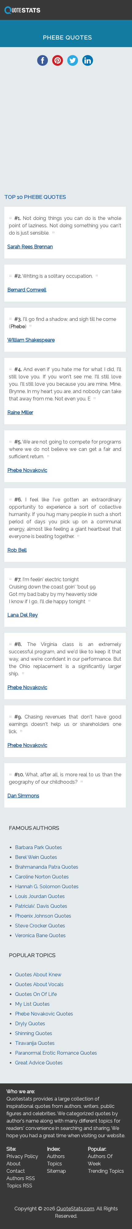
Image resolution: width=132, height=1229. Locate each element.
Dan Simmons (23, 796)
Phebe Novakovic (27, 470)
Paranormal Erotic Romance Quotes (56, 1053)
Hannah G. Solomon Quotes (47, 886)
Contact (15, 1171)
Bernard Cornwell (26, 290)
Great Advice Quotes (39, 1063)
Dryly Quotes (30, 1024)
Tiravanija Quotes (35, 1043)
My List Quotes (32, 1004)
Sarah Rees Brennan (30, 247)
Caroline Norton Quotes (42, 877)
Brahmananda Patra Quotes (46, 867)
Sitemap (56, 1171)
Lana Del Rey (22, 615)
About (13, 1164)
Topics (54, 1164)
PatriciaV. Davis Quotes (41, 906)
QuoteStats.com (75, 1209)
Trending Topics (106, 1171)
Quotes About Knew (38, 975)
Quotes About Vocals (39, 984)
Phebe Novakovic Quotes (44, 1014)
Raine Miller (20, 412)
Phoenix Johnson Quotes (43, 916)
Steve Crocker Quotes (40, 926)
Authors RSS (20, 1178)
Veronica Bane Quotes (40, 935)
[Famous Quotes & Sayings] (21, 14)
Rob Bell (17, 550)
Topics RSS (19, 1186)
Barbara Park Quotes (38, 847)
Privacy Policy (22, 1156)
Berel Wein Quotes (36, 857)
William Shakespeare (31, 340)
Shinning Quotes (33, 1033)
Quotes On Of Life (36, 994)
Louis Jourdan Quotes (40, 896)
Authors (56, 1156)
